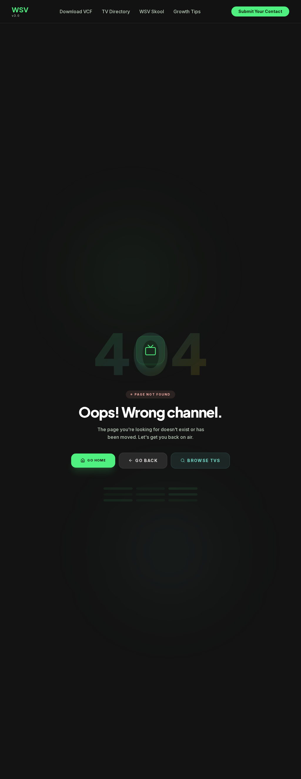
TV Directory (116, 11)
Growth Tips (186, 11)
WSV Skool (151, 11)
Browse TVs (203, 460)
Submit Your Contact (260, 11)
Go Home (96, 460)
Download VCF (76, 11)
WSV (20, 9)
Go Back (146, 460)
